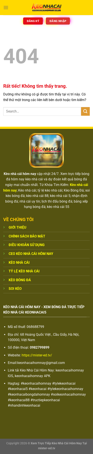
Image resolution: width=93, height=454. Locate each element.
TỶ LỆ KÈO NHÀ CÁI (24, 271)
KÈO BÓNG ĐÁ (20, 280)
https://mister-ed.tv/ (37, 355)
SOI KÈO (15, 289)
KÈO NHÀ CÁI (19, 263)
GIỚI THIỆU (17, 227)
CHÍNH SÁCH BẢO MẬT (27, 236)
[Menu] (5, 7)
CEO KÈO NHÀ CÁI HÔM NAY (31, 254)
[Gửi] (85, 111)
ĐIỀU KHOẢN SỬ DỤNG (27, 245)
